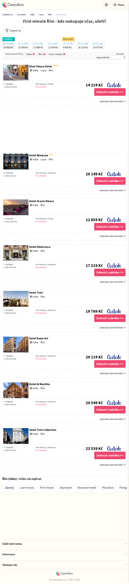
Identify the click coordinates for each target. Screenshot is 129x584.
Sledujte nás (9, 564)
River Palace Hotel (40, 66)
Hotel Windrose (38, 155)
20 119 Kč (94, 357)
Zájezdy (9, 487)
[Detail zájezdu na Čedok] (114, 84)
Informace (8, 554)
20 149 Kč (94, 174)
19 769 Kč (94, 311)
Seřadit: (120, 53)
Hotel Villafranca (39, 247)
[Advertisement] (64, 129)
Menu (121, 4)
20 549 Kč (94, 402)
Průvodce (108, 487)
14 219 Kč (94, 85)
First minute (47, 487)
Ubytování (66, 487)
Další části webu (12, 543)
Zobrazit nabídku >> (109, 92)
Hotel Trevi (36, 292)
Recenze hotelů (87, 487)
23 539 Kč (94, 448)
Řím (5, 479)
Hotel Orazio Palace (41, 201)
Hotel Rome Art (38, 338)
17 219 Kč (94, 265)
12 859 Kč (94, 219)
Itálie (12, 479)
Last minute (27, 487)
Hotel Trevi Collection (42, 430)
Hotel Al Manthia (39, 384)
